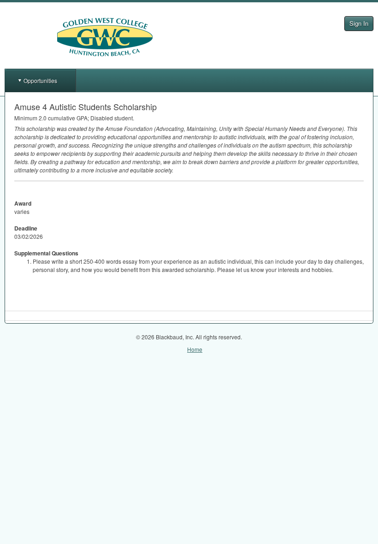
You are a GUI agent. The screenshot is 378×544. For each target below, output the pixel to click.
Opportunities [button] (40, 80)
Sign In (358, 23)
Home (194, 349)
